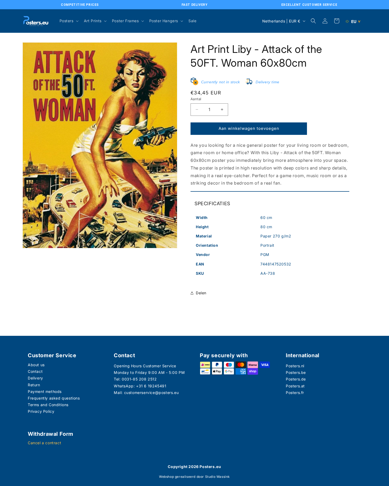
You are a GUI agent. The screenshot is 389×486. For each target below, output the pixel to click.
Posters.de (296, 379)
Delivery (35, 378)
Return (34, 385)
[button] (68, 20)
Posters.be (296, 372)
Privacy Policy (41, 411)
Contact (35, 371)
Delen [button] (201, 293)
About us (36, 365)
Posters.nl (295, 366)
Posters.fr (295, 392)
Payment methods (45, 391)
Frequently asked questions (54, 398)
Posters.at (295, 386)
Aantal (196, 99)
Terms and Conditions (48, 404)
